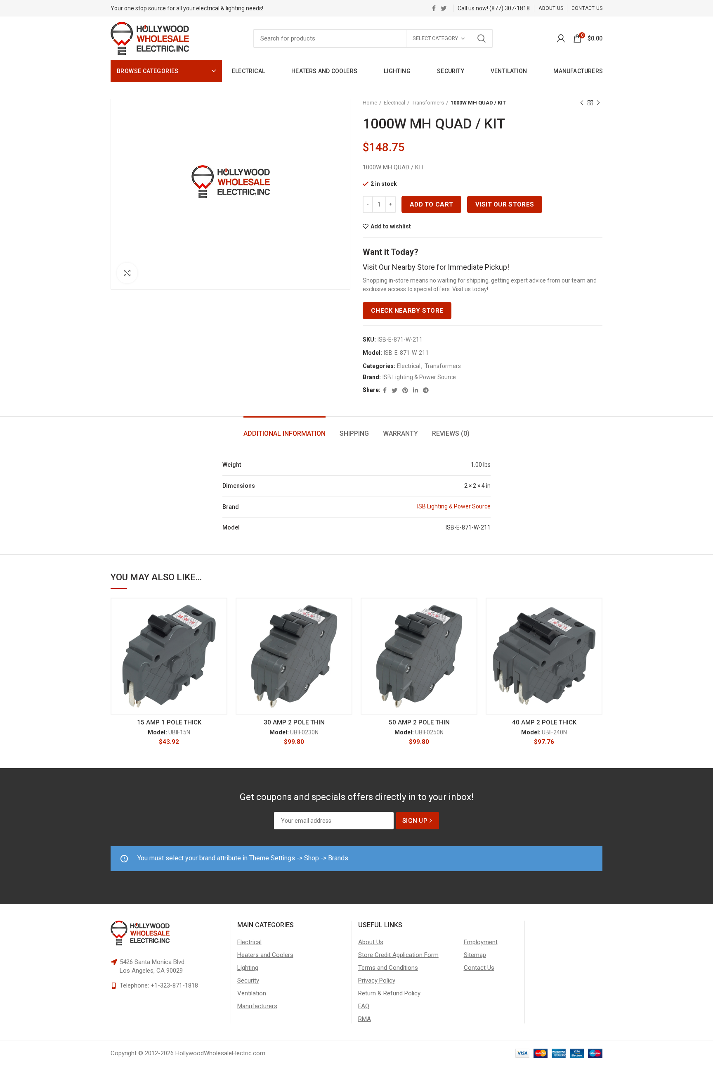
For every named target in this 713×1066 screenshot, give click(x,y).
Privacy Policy (376, 980)
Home (370, 103)
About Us (370, 942)
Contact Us (479, 967)
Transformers (428, 103)
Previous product (582, 103)
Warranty (400, 433)
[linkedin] (415, 390)
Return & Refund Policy (389, 993)
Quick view (221, 648)
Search (481, 38)
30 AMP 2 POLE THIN (294, 722)
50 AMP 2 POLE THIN (419, 722)
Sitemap (475, 955)
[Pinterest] (405, 390)
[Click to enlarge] (127, 273)
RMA (364, 1019)
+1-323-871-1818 (174, 985)
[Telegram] (425, 390)
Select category (435, 38)
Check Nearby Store (407, 310)
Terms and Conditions (388, 967)
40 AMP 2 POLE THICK (544, 722)
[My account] (561, 38)
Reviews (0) (451, 433)
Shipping (354, 433)
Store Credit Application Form (398, 955)
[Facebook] (434, 8)
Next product (598, 103)
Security (248, 980)
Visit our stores (504, 204)
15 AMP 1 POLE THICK (169, 722)
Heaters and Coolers (265, 955)
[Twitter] (443, 8)
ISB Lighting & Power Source (419, 377)
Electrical (394, 103)
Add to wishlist (391, 226)
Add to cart (431, 204)
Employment (481, 942)
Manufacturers (257, 1006)
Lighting (247, 967)
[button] (221, 629)
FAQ (363, 1006)
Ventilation (251, 993)
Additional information (284, 433)
